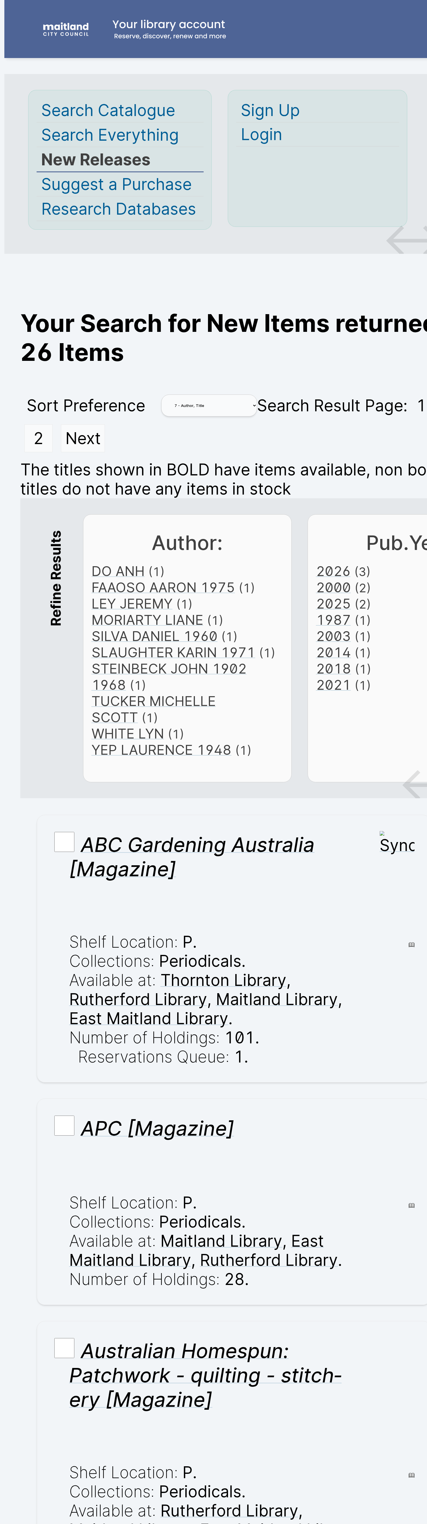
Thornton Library (223, 980)
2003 (333, 636)
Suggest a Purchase (116, 184)
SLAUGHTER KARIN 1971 (173, 652)
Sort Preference (86, 405)
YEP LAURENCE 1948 (162, 750)
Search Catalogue (108, 110)
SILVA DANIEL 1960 (155, 636)
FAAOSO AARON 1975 (163, 587)
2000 (333, 587)
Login (261, 134)
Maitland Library (277, 999)
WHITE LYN (128, 733)
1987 (333, 620)
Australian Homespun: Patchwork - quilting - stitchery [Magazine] (205, 1375)
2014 (333, 652)
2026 (333, 571)
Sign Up (270, 110)
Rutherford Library (138, 999)
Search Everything (110, 134)
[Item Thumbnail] (397, 845)
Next (83, 438)
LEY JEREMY (132, 604)
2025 (333, 604)
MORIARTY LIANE (147, 620)
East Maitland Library (148, 1018)
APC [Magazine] (157, 1128)
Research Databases (118, 208)
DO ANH (118, 571)
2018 (333, 668)
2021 (333, 685)
